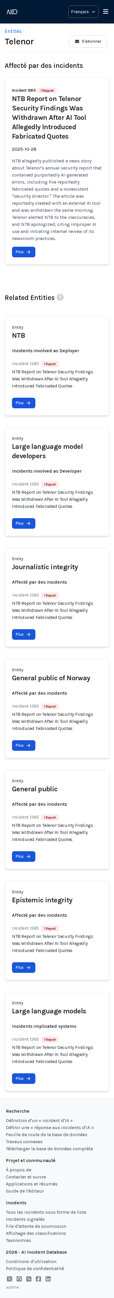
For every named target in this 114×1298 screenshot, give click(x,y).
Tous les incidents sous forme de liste (46, 1212)
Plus (19, 251)
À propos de (18, 1170)
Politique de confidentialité (35, 1268)
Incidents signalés (25, 1219)
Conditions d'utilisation (31, 1261)
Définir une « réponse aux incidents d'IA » (50, 1127)
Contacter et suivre (26, 1177)
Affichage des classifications (36, 1233)
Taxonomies (18, 1240)
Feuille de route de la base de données (46, 1134)
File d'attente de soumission (36, 1226)
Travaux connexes (24, 1141)
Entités (13, 31)
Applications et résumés (32, 1184)
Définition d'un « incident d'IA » (39, 1120)
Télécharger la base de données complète (49, 1148)
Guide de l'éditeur (25, 1191)
